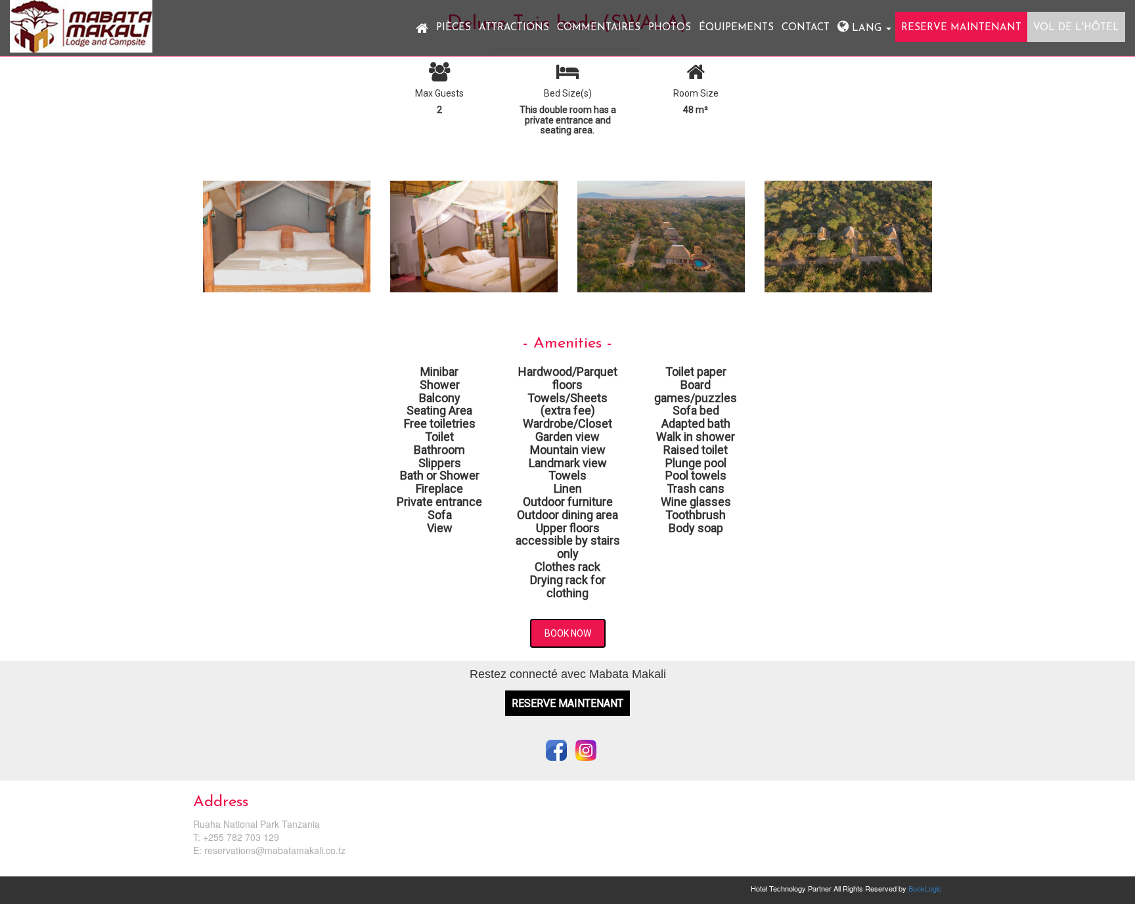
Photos (669, 28)
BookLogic (925, 888)
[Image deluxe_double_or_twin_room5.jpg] (661, 241)
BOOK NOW (568, 633)
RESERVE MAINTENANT (567, 703)
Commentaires (598, 28)
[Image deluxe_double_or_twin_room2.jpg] (474, 241)
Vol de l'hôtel (1076, 28)
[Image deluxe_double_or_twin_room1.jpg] (286, 241)
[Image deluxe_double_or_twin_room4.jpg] (848, 241)
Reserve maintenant (961, 28)
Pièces (453, 28)
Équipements (736, 28)
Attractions (514, 28)
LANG (867, 29)
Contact (806, 28)
